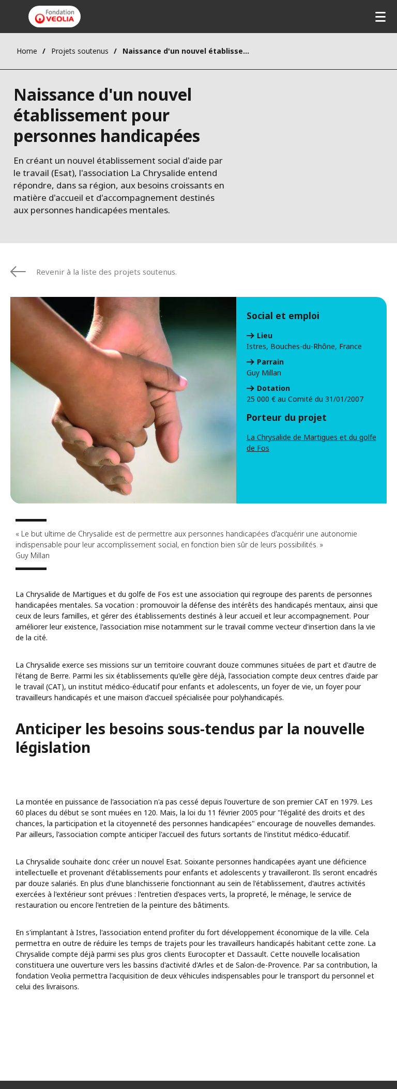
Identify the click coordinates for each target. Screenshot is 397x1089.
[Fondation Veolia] (54, 16)
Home (27, 51)
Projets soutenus (80, 51)
